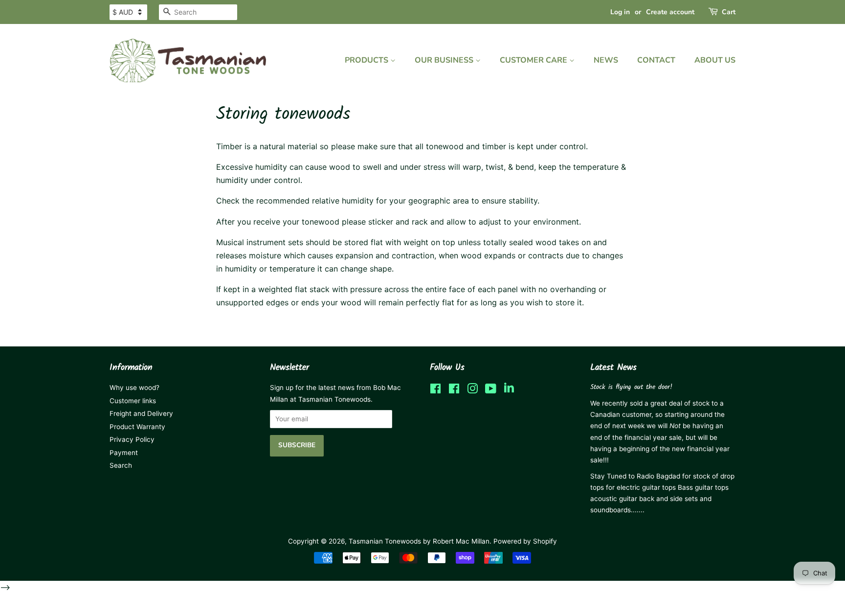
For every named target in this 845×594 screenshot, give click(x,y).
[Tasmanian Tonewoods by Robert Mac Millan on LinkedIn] (509, 390)
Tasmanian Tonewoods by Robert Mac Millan (419, 541)
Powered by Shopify (525, 541)
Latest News (613, 368)
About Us (714, 60)
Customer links (133, 401)
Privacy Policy (132, 439)
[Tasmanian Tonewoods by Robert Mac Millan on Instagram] (472, 390)
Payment (124, 453)
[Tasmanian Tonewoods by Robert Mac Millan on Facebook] (435, 390)
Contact (656, 60)
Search (121, 465)
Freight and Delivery (141, 413)
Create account (670, 12)
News (606, 60)
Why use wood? (134, 387)
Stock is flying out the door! (631, 387)
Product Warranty (137, 427)
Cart (728, 12)
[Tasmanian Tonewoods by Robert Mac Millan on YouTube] (490, 390)
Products (367, 60)
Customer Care (534, 60)
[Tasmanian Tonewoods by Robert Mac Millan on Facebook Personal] (454, 390)
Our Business (445, 60)
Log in (620, 12)
